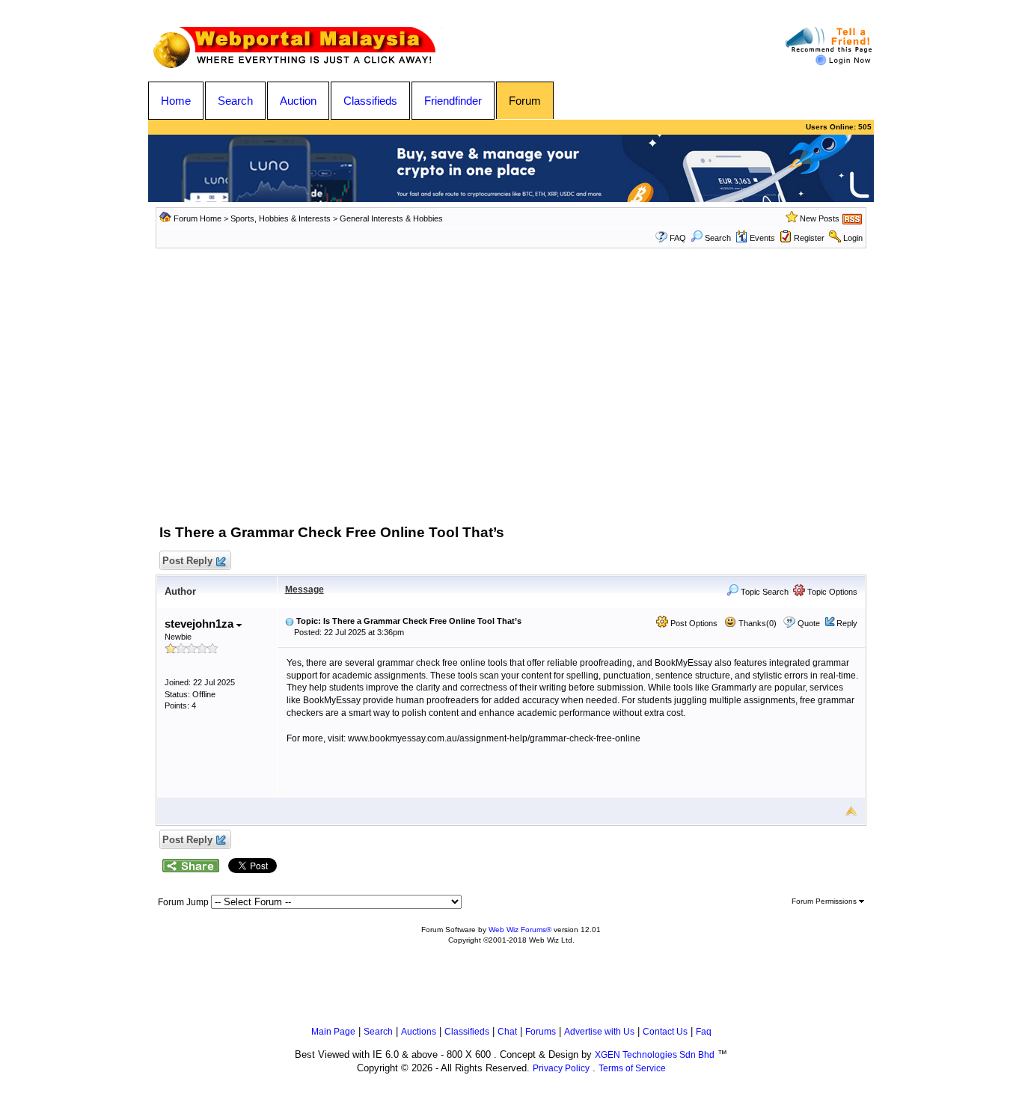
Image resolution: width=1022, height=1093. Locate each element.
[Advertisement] (511, 397)
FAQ (678, 237)
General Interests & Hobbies (391, 218)
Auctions (418, 1031)
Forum (525, 100)
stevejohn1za (200, 623)
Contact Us (665, 1031)
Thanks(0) (756, 623)
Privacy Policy (561, 1068)
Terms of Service (632, 1068)
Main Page (333, 1031)
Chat (507, 1031)
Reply (846, 623)
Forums (540, 1031)
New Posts (819, 218)
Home (176, 100)
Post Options (692, 623)
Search (235, 100)
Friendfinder (453, 100)
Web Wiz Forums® (520, 929)
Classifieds (370, 100)
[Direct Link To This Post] (289, 620)
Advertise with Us (599, 1031)
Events (762, 237)
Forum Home (197, 218)
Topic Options (831, 591)
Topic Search (763, 591)
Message (304, 589)
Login (853, 237)
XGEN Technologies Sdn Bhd (655, 1055)
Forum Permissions (825, 901)
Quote (809, 623)
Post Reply (187, 560)
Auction (298, 100)
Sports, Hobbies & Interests (280, 218)
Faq (704, 1031)
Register (809, 237)
